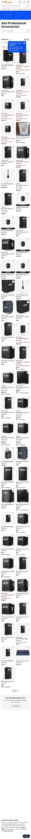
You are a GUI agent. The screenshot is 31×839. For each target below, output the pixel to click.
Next (14, 691)
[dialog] (15, 828)
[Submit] (28, 31)
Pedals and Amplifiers (23, 9)
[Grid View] (25, 39)
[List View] (27, 39)
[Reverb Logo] (8, 2)
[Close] (24, 43)
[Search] (28, 6)
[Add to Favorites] (10, 39)
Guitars (14, 9)
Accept (26, 836)
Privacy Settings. (8, 830)
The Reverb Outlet (6, 9)
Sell (20, 1)
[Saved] (24, 2)
